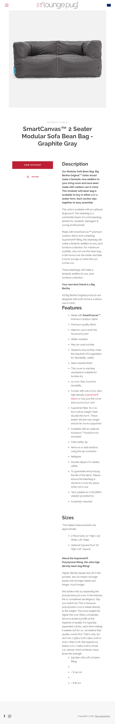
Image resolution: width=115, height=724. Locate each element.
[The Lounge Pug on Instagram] (9, 716)
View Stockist (32, 165)
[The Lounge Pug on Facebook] (4, 716)
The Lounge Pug (102, 716)
